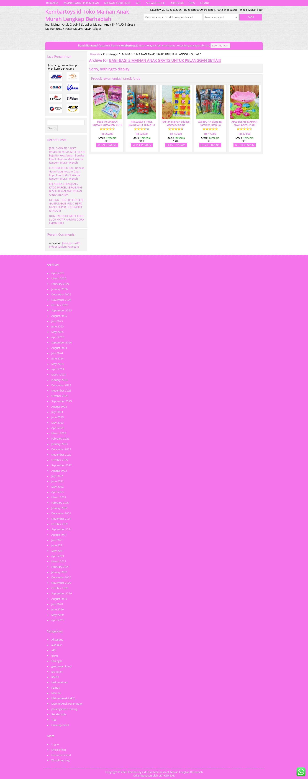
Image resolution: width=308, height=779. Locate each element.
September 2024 (61, 342)
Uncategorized (60, 725)
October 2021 (59, 524)
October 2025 (59, 305)
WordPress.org (60, 760)
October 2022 (59, 460)
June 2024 (57, 358)
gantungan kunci (61, 666)
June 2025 (57, 326)
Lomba (205, 3)
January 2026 (59, 289)
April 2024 (57, 369)
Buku (54, 655)
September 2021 (61, 529)
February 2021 (60, 566)
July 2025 (57, 321)
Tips (192, 3)
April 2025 (57, 337)
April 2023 (57, 428)
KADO (55, 677)
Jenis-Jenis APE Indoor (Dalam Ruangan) (64, 244)
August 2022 (59, 470)
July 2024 (57, 353)
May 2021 (57, 550)
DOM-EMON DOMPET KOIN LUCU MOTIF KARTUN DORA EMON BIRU (66, 219)
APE (138, 3)
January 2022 (59, 508)
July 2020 (57, 604)
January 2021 (59, 572)
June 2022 (57, 481)
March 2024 (58, 374)
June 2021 (57, 545)
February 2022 (60, 502)
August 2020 (59, 598)
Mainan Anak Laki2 (117, 3)
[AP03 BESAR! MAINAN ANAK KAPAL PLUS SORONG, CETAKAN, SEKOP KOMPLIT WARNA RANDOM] (244, 117)
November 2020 (61, 582)
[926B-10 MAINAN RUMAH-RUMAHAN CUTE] (107, 117)
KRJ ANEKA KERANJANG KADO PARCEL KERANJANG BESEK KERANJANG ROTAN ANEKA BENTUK (65, 189)
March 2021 (58, 561)
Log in (55, 744)
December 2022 (61, 449)
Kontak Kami (220, 45)
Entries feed (58, 749)
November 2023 (61, 390)
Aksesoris (177, 3)
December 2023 (61, 385)
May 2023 (57, 422)
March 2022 (58, 497)
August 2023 (59, 406)
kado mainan (59, 682)
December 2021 (61, 513)
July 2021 (57, 540)
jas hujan (56, 671)
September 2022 (61, 465)
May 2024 (57, 364)
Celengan (57, 661)
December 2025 (61, 294)
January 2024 (59, 380)
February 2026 (60, 283)
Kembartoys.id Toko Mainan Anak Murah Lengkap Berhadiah (165, 772)
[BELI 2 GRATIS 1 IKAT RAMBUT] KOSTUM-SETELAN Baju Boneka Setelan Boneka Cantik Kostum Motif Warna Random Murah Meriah (66, 155)
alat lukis (56, 645)
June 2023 (57, 417)
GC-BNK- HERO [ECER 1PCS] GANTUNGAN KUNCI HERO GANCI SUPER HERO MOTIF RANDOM (66, 205)
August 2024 (59, 348)
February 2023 (60, 438)
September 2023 (61, 401)
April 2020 (57, 620)
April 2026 (57, 273)
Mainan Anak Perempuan (81, 3)
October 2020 (59, 588)
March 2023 (58, 433)
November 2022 (61, 454)
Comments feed (61, 755)
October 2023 (59, 396)
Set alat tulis (155, 3)
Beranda (52, 3)
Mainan (56, 693)
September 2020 (61, 593)
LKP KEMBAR (167, 775)
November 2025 (61, 299)
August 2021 (59, 534)
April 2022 (57, 492)
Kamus (55, 687)
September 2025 (61, 310)
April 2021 (57, 556)
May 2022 (57, 486)
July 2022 (57, 476)
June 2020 (57, 609)
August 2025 (59, 316)
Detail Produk (107, 145)
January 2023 (59, 444)
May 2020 (57, 615)
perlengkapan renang (64, 709)
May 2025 (57, 332)
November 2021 (61, 518)
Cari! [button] (251, 17)
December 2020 (61, 577)
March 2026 (58, 278)
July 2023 (57, 412)
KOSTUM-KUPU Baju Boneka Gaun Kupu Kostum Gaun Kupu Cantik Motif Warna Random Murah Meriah (66, 173)
